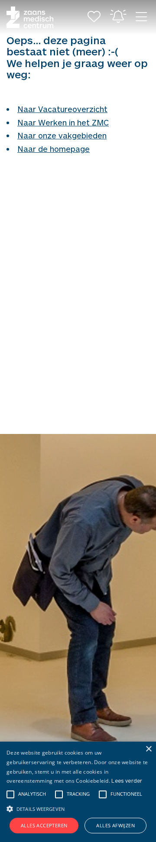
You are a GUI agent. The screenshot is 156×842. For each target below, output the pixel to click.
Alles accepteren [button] (44, 825)
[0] (94, 17)
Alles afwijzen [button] (115, 825)
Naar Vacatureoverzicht (62, 109)
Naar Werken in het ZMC (63, 122)
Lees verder (126, 781)
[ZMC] (29, 17)
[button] (78, 807)
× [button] (148, 749)
